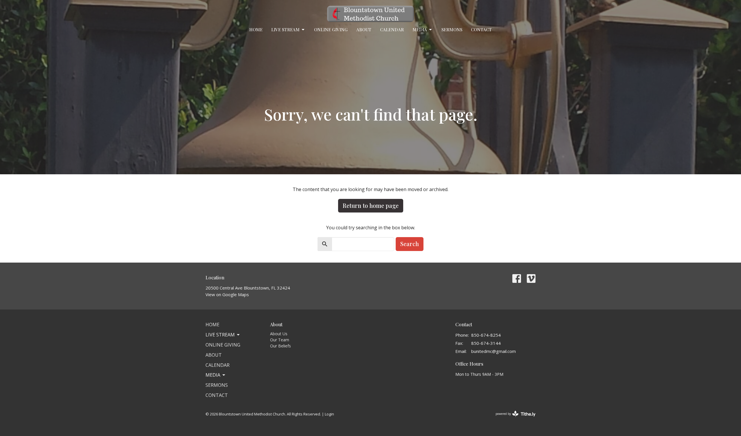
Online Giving (331, 29)
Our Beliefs (280, 346)
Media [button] (213, 375)
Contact (481, 29)
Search (409, 244)
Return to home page (371, 205)
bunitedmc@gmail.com (493, 351)
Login (329, 414)
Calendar (392, 29)
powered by (512, 419)
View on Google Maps (227, 294)
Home (256, 29)
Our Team (279, 339)
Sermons (451, 29)
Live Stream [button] (220, 334)
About (363, 29)
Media (419, 29)
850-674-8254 (486, 335)
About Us (278, 333)
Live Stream (285, 29)
